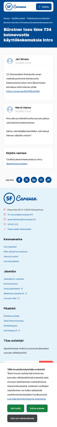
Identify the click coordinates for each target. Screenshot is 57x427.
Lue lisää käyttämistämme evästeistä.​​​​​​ (26, 398)
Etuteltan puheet (11, 316)
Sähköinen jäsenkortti (14, 293)
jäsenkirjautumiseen (16, 163)
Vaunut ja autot (11, 256)
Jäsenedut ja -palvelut (14, 279)
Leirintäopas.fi (10, 330)
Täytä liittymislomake (14, 320)
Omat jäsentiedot (12, 288)
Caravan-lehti (10, 298)
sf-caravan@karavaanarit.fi (20, 214)
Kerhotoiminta (11, 283)
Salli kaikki (15, 408)
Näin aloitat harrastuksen (16, 251)
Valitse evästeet (37, 408)
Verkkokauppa (10, 325)
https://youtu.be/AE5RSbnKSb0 (23, 91)
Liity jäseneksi (10, 246)
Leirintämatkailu (11, 261)
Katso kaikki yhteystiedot (19, 229)
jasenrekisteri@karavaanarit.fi (22, 219)
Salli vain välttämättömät (22, 418)
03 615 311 (13, 224)
